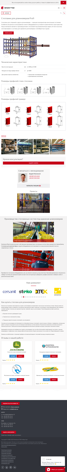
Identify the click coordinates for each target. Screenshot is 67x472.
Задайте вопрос (33, 163)
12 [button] (41, 296)
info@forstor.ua (14, 409)
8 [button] (34, 296)
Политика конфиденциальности (8, 445)
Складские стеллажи (6, 451)
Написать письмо (32, 186)
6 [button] (30, 296)
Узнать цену (8, 33)
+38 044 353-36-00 (8, 424)
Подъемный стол (5, 463)
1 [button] (21, 296)
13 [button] (43, 296)
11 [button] (39, 296)
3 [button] (25, 296)
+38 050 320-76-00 (8, 426)
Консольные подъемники (7, 461)
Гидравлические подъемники (8, 456)
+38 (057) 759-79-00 (34, 178)
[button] (14, 232)
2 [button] (23, 296)
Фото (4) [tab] (3, 136)
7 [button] (32, 296)
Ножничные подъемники (7, 460)
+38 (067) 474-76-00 (34, 176)
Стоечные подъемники (6, 455)
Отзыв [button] (13, 356)
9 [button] (36, 296)
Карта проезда (15, 407)
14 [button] (45, 296)
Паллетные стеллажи (6, 450)
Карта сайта (4, 446)
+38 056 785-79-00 (8, 416)
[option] (33, 147)
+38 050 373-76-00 (8, 418)
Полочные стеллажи (6, 453)
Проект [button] (20, 356)
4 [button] (27, 296)
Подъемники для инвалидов (8, 458)
